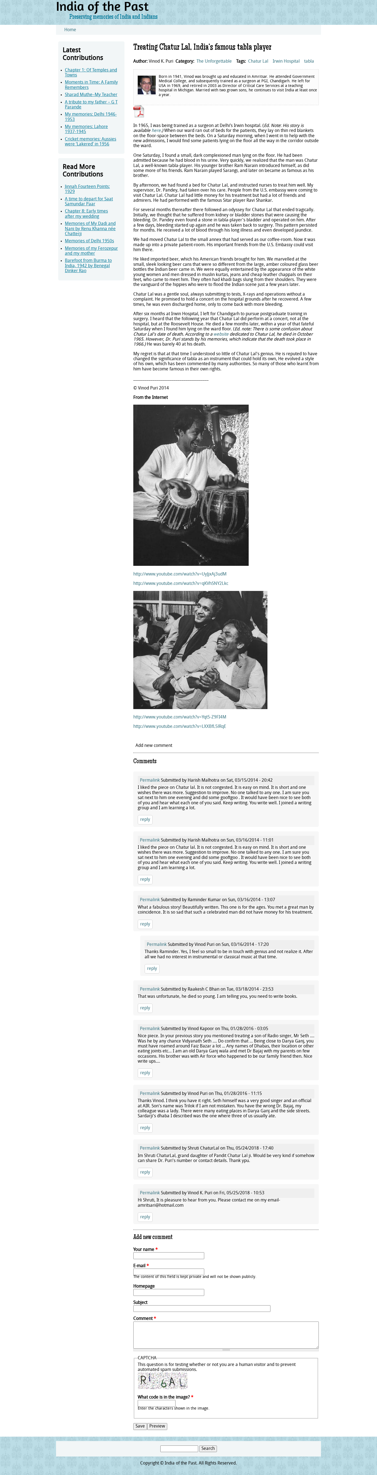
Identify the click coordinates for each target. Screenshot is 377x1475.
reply (145, 820)
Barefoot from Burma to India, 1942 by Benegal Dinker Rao (88, 266)
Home (70, 30)
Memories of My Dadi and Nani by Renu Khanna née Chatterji (90, 229)
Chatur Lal (258, 61)
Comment (144, 1319)
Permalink (150, 780)
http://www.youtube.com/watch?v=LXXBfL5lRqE (179, 727)
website (221, 334)
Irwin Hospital (286, 61)
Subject (140, 1303)
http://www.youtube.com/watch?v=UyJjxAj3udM (180, 574)
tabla (309, 61)
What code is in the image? (165, 1397)
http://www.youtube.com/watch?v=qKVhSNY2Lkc (180, 584)
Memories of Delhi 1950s (89, 241)
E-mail (141, 1266)
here (156, 131)
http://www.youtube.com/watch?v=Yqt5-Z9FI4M (179, 717)
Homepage (144, 1286)
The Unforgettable (214, 61)
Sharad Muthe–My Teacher (91, 95)
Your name (145, 1250)
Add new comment (154, 746)
